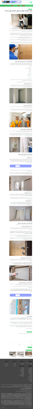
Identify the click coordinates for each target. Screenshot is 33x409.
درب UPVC (30, 73)
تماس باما (16, 5)
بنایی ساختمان (31, 375)
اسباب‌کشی (11, 286)
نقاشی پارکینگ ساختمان (22, 374)
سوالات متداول (15, 364)
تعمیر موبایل (23, 376)
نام (31, 341)
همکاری (19, 5)
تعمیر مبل (31, 377)
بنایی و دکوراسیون (30, 9)
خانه (31, 5)
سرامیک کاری (23, 371)
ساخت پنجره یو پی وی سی (21, 375)
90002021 (13, 5)
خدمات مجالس (22, 367)
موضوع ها (29, 5)
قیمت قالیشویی (30, 369)
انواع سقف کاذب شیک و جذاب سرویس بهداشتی (21, 356)
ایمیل (31, 344)
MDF (29, 69)
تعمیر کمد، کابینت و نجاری (29, 379)
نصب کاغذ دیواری (30, 376)
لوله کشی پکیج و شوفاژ (22, 370)
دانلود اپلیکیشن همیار (6, 365)
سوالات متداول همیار (6, 364)
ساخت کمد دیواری (30, 378)
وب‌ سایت (19, 344)
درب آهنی (30, 77)
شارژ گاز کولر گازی (30, 372)
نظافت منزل (31, 367)
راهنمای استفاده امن (22, 364)
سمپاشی (31, 381)
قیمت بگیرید (24, 5)
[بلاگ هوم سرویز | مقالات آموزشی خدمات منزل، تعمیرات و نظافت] (28, 2)
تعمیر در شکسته (18, 322)
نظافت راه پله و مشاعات (30, 368)
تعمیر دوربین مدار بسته (22, 369)
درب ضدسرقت (29, 235)
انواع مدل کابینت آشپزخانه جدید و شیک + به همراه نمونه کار (13, 356)
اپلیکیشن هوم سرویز (13, 325)
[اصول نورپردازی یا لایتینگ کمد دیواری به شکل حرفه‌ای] (28, 353)
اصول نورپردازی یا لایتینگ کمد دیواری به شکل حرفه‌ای (28, 356)
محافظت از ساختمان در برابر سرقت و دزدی (18, 238)
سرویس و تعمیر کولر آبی (30, 371)
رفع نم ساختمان (22, 372)
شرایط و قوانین (14, 365)
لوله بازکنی (31, 374)
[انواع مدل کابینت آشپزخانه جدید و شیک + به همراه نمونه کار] (12, 353)
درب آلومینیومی (29, 76)
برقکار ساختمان (22, 368)
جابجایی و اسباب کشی (30, 370)
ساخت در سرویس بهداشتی (29, 197)
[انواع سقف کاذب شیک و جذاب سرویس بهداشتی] (20, 353)
